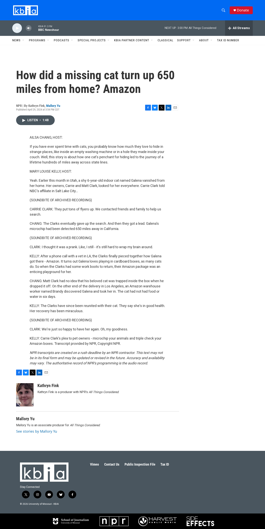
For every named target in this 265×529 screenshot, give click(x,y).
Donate (243, 10)
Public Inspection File (140, 464)
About (204, 40)
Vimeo (94, 464)
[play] (17, 28)
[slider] (35, 28)
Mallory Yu (53, 106)
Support (184, 40)
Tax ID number (228, 40)
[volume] (28, 28)
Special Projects (92, 40)
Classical (165, 40)
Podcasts (61, 40)
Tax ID (164, 464)
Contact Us (111, 464)
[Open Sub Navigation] (23, 40)
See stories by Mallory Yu (36, 431)
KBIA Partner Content (131, 40)
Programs (37, 40)
